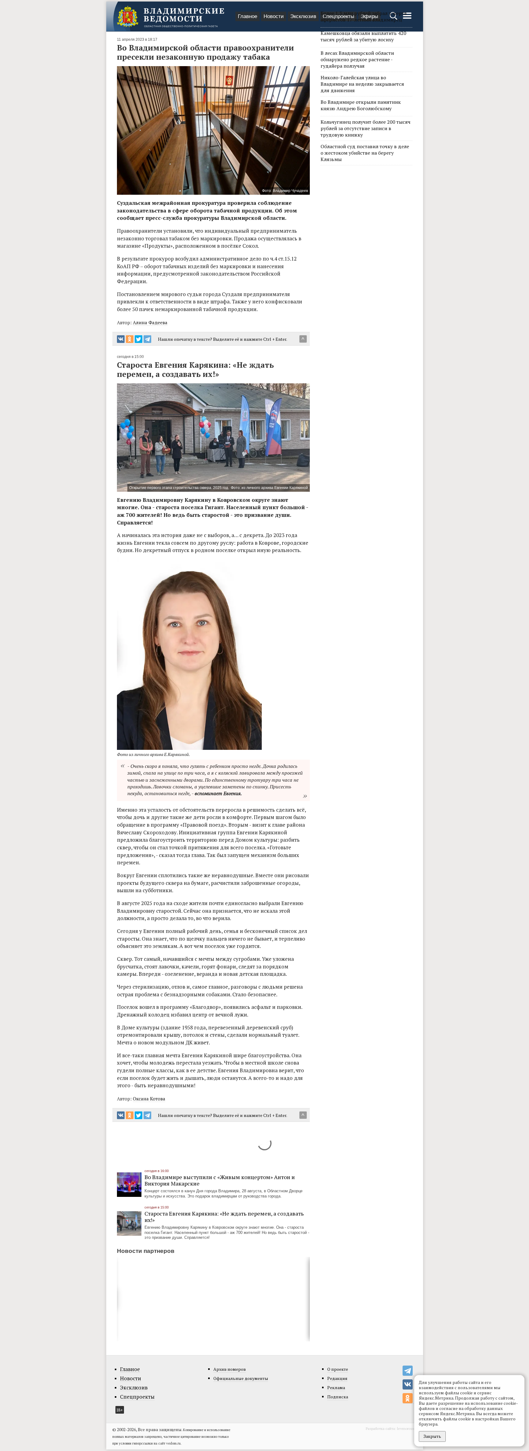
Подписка (337, 1397)
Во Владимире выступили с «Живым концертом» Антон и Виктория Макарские (219, 1180)
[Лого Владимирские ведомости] (170, 16)
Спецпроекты (137, 1396)
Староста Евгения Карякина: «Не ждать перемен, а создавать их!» (224, 1217)
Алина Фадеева (150, 322)
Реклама (336, 1387)
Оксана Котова (149, 1099)
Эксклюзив (303, 16)
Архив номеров (229, 1369)
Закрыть (432, 1436)
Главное (247, 16)
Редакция (337, 1378)
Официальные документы (240, 1378)
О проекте (337, 1369)
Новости (274, 16)
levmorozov (407, 1428)
